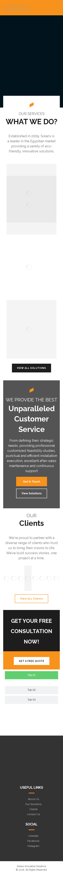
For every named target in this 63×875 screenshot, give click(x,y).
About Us (33, 799)
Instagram (33, 846)
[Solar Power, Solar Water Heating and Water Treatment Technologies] (16, 8)
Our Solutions (33, 804)
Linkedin (33, 835)
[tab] (31, 675)
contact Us (33, 814)
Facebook (33, 840)
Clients (33, 809)
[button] (6, 578)
